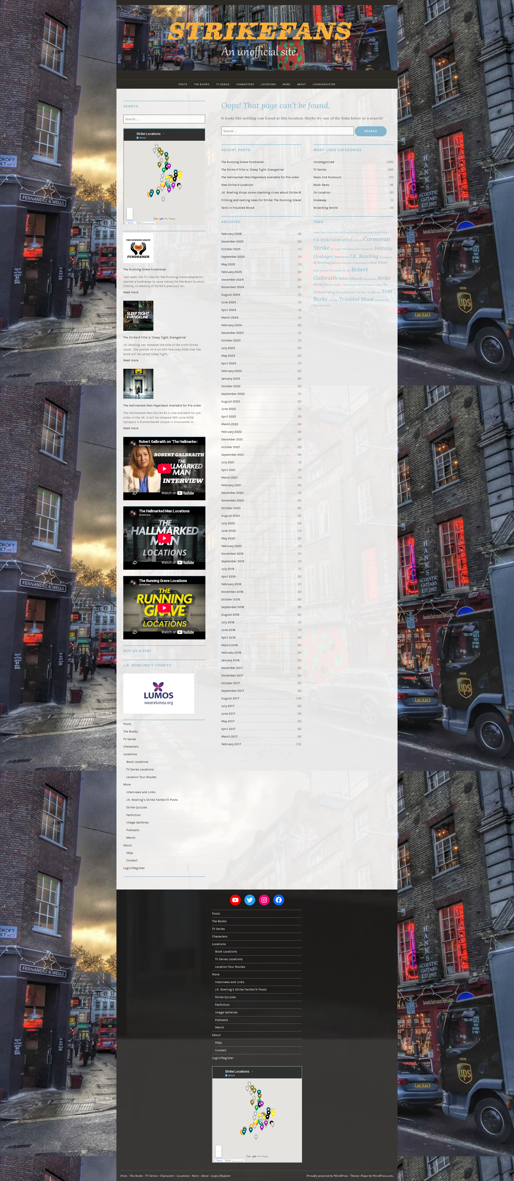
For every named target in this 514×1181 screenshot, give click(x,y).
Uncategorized (323, 162)
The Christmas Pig (352, 284)
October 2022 (231, 386)
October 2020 (231, 508)
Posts (183, 84)
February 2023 (231, 371)
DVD (344, 249)
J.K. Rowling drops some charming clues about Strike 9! (261, 192)
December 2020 (232, 493)
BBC (342, 232)
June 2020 (228, 531)
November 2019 (232, 553)
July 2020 (228, 523)
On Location (321, 192)
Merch (130, 838)
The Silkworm (374, 292)
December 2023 (232, 333)
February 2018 (231, 652)
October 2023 (231, 340)
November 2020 (232, 500)
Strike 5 (319, 284)
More (286, 84)
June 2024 (228, 302)
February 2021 (231, 485)
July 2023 (228, 348)
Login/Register (324, 84)
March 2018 (229, 645)
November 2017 (232, 675)
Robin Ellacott (351, 278)
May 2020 (228, 538)
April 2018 (228, 637)
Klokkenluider (359, 263)
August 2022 (230, 401)
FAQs (129, 853)
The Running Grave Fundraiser (242, 162)
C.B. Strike (321, 240)
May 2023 (228, 356)
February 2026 (231, 234)
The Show (361, 292)
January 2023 (230, 378)
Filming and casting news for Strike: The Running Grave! (261, 200)
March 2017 (229, 736)
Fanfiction (133, 815)
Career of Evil (341, 240)
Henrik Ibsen (367, 249)
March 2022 (229, 424)
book (357, 232)
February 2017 (231, 744)
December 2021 (232, 439)
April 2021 (228, 470)
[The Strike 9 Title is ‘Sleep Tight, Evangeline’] (164, 316)
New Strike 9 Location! (237, 185)
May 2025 (228, 264)
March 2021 (229, 477)
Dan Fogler (335, 249)
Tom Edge (333, 300)
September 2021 (232, 455)
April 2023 (228, 363)
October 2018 (230, 599)
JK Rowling (321, 262)
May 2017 (228, 721)
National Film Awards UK (332, 270)
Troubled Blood (356, 299)
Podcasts (132, 830)
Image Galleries (137, 822)
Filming (351, 249)
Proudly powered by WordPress (327, 1176)
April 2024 (228, 310)
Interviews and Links (141, 792)
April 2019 (228, 576)
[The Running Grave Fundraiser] (164, 248)
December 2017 (232, 668)
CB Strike (357, 240)
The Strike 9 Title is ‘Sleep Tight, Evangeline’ (252, 169)
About (301, 84)
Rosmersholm (370, 279)
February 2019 (231, 584)
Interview (341, 257)
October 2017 (230, 683)
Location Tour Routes (141, 777)
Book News (321, 185)
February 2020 (231, 546)
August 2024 (230, 295)
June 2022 (228, 409)
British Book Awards (370, 232)
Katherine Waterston (341, 263)
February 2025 (231, 272)
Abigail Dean (319, 232)
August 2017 (230, 698)
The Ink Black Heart (346, 292)
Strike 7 (338, 284)
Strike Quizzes (136, 807)
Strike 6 (330, 284)
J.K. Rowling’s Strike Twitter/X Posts (152, 800)
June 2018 (228, 630)
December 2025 (232, 241)
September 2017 (232, 691)
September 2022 (233, 394)
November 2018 (232, 592)
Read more (131, 293)
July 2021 (227, 462)
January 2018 (230, 660)
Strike (384, 278)
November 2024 (232, 287)
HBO (358, 249)
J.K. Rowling (364, 256)
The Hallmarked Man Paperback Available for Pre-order (260, 177)
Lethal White (377, 262)
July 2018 (227, 622)
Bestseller (349, 232)
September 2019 (232, 561)
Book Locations (137, 762)
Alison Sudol (333, 232)
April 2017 (228, 729)
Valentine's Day (381, 300)
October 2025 (231, 249)
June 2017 (228, 713)
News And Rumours (327, 177)
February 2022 (231, 432)
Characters (245, 84)
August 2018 (230, 614)
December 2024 (232, 279)
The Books (201, 84)
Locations (268, 84)
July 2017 (227, 706)
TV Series (223, 84)
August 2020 (230, 516)
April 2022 (228, 416)
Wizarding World (325, 208)
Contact (132, 860)
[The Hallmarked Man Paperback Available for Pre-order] (164, 384)
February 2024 (231, 325)
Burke (385, 232)
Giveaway (319, 200)
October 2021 (230, 447)
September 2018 (232, 607)
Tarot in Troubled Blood (237, 208)
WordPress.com (382, 1176)
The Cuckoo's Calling (372, 284)
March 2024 (229, 317)
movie (316, 270)
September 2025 (233, 257)
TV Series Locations (140, 769)
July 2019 (227, 569)
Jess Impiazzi (385, 257)
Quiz (348, 270)
